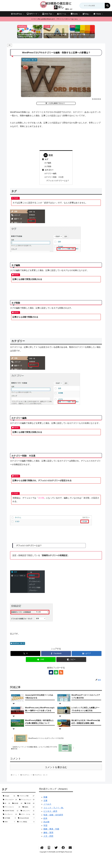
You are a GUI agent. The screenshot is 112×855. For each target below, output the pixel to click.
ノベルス (47, 804)
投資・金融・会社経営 (53, 815)
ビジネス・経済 (50, 811)
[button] (107, 5)
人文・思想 (48, 836)
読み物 (46, 822)
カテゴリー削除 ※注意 (54, 177)
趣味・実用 (48, 833)
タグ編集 (47, 163)
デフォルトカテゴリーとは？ (57, 181)
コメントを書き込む (56, 767)
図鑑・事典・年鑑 (51, 829)
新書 (45, 797)
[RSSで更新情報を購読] (61, 672)
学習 (45, 825)
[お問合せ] (70, 848)
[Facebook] (63, 848)
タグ (46, 159)
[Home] (41, 848)
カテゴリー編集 (50, 173)
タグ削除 (47, 166)
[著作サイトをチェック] (51, 672)
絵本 (45, 818)
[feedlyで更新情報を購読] (56, 672)
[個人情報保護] (49, 848)
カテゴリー (49, 170)
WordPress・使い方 (18, 643)
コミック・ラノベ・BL (53, 808)
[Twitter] (56, 848)
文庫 (45, 801)
